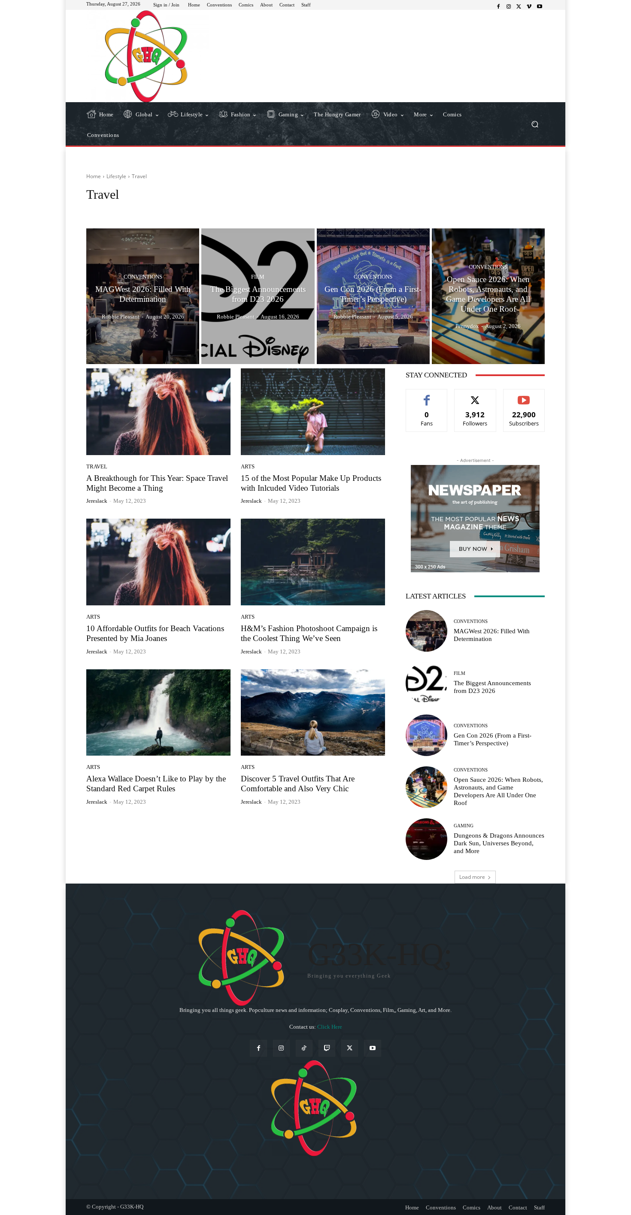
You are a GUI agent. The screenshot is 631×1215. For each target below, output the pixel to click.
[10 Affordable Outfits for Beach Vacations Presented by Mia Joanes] (158, 562)
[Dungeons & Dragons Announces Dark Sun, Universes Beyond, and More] (426, 839)
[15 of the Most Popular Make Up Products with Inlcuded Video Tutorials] (313, 411)
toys (144, 210)
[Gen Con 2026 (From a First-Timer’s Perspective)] (373, 296)
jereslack (96, 501)
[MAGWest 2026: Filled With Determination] (142, 296)
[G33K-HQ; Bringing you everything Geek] (147, 56)
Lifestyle (116, 176)
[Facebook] (498, 7)
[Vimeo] (529, 7)
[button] (535, 124)
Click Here (329, 1027)
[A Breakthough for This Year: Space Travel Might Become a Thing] (158, 411)
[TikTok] (304, 1048)
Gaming (463, 825)
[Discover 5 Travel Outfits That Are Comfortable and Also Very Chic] (313, 712)
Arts (248, 466)
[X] (519, 7)
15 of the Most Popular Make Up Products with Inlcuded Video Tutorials (311, 483)
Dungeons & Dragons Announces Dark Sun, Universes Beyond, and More (499, 843)
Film (257, 276)
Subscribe (524, 395)
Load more (472, 877)
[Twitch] (327, 1048)
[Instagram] (509, 7)
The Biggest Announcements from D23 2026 (492, 687)
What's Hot (170, 210)
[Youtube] (539, 7)
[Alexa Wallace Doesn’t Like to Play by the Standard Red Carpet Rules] (158, 712)
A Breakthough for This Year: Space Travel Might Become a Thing (157, 483)
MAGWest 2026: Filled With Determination (492, 635)
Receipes (121, 210)
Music (96, 210)
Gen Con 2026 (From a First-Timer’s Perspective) (492, 739)
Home (93, 176)
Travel (96, 466)
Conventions (143, 276)
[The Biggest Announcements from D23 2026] (257, 296)
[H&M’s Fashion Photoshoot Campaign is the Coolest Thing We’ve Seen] (313, 562)
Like (427, 395)
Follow (475, 395)
